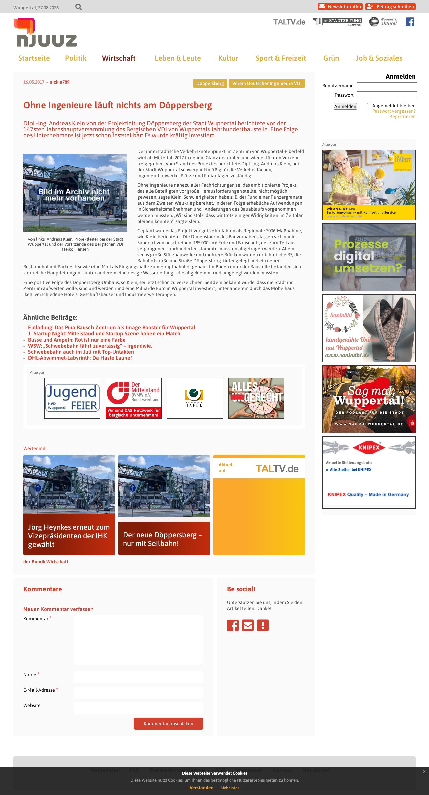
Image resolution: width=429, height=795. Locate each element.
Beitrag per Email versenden (248, 625)
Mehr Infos (230, 788)
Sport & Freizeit (281, 58)
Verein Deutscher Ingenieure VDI (267, 83)
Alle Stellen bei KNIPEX (348, 469)
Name (31, 674)
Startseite (34, 58)
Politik (75, 58)
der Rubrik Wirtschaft (45, 561)
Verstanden (202, 787)
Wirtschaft (119, 58)
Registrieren (402, 116)
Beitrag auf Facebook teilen (233, 625)
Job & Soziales (379, 58)
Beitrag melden (263, 625)
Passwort (344, 95)
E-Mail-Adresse (40, 690)
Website (32, 705)
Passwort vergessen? (394, 111)
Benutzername (338, 85)
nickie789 (59, 82)
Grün (331, 58)
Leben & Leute (178, 58)
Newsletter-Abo (344, 6)
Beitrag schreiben (395, 6)
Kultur (228, 58)
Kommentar (37, 618)
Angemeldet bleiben (394, 105)
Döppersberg (210, 83)
